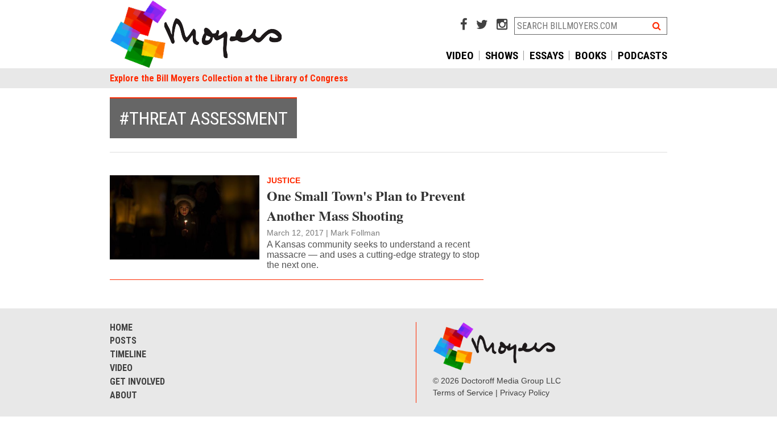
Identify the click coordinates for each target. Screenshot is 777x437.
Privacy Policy (524, 392)
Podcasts (642, 55)
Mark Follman (355, 232)
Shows (501, 55)
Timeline (128, 354)
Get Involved (137, 381)
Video (460, 55)
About (123, 395)
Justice (283, 180)
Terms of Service (463, 392)
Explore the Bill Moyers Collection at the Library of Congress (229, 78)
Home (121, 327)
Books (590, 55)
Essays (547, 55)
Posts (123, 340)
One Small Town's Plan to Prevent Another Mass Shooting (366, 205)
